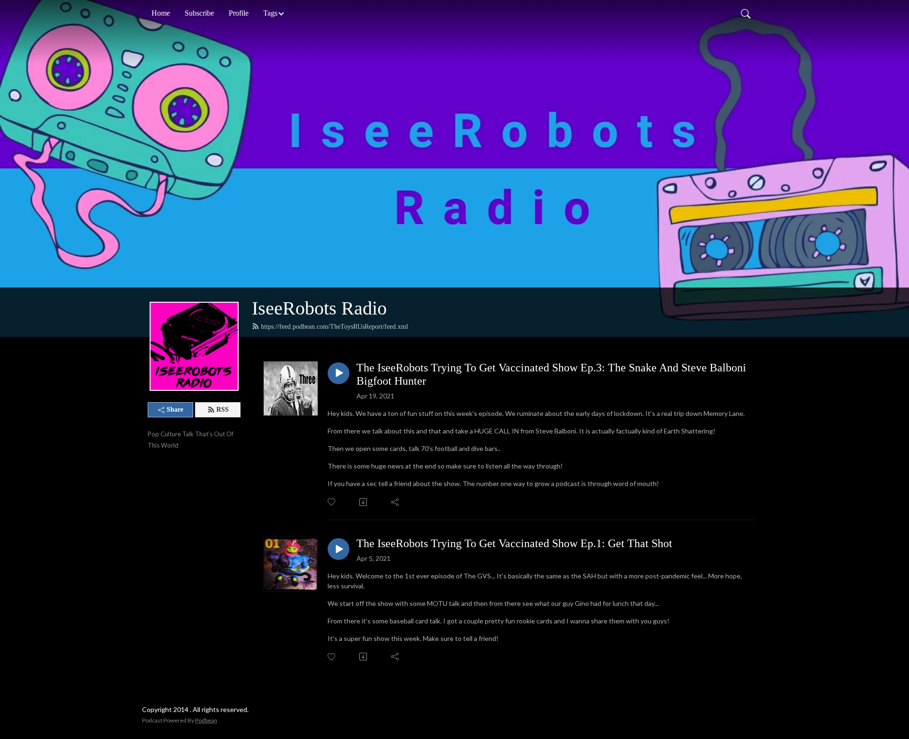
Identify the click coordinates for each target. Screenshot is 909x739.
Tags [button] (270, 13)
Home (161, 13)
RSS (222, 409)
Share (175, 409)
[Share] (395, 502)
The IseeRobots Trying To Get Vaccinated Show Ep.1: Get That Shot (514, 543)
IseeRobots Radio (319, 308)
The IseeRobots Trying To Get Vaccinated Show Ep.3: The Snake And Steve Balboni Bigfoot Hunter (551, 374)
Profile (239, 13)
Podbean (206, 720)
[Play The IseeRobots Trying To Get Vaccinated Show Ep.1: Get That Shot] (338, 549)
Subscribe (199, 13)
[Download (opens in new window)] (363, 502)
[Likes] (332, 502)
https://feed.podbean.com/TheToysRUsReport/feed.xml (334, 326)
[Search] (745, 13)
